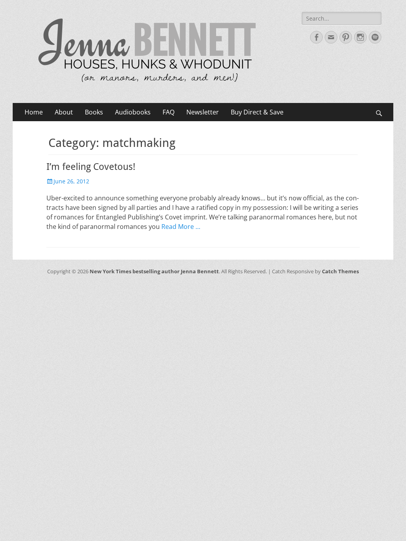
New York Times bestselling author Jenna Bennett (154, 271)
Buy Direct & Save (257, 112)
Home (34, 112)
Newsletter (202, 112)
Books (94, 112)
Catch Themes (340, 271)
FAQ (168, 112)
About (64, 112)
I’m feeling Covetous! (90, 166)
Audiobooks (133, 112)
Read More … (180, 226)
